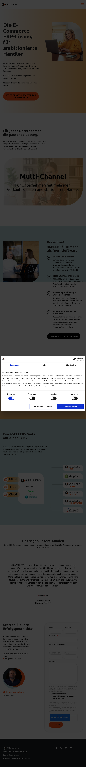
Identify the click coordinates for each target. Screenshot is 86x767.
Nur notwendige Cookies (43, 407)
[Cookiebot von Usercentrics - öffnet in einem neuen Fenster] (74, 359)
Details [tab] (43, 365)
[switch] (32, 398)
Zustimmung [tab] (15, 365)
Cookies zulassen (70, 407)
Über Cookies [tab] (71, 365)
